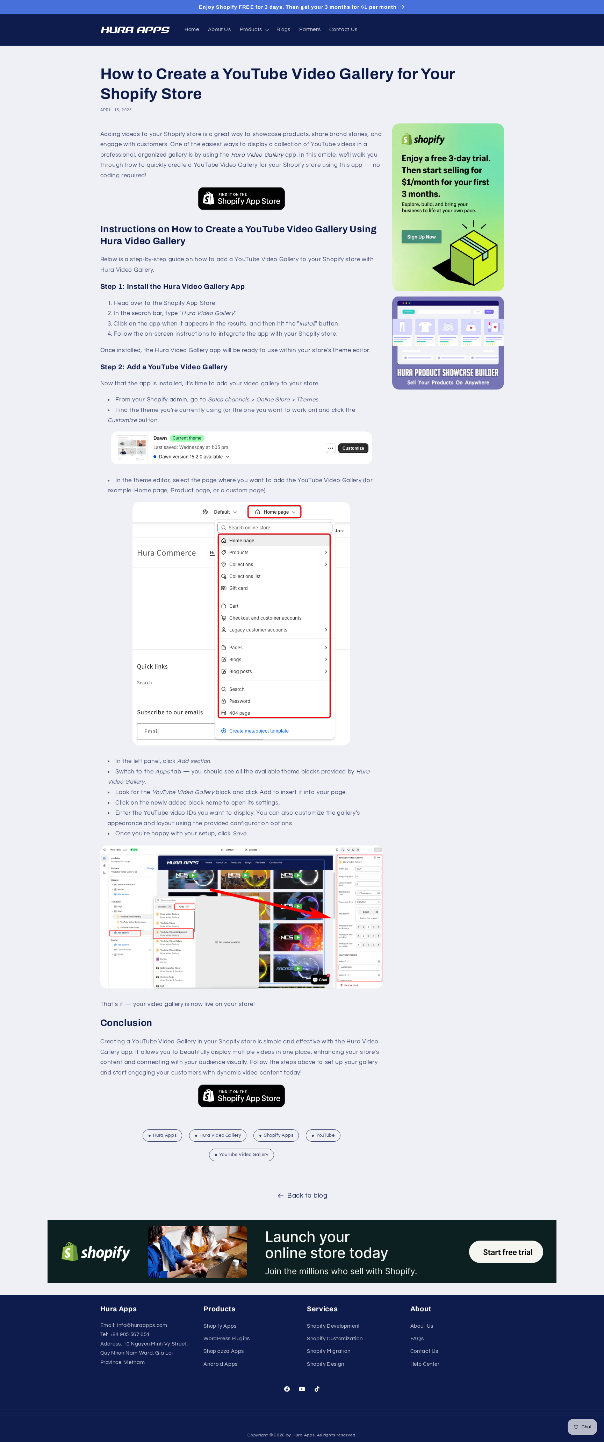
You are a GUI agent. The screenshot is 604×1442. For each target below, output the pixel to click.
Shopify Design (325, 1364)
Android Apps (220, 1364)
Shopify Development (333, 1325)
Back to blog (307, 1195)
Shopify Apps (279, 1135)
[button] (253, 29)
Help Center (425, 1364)
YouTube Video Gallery (243, 1154)
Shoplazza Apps (223, 1351)
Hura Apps (165, 1135)
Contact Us (424, 1351)
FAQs (417, 1338)
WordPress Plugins (226, 1338)
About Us (421, 1325)
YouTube (325, 1135)
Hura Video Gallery (257, 155)
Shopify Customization (334, 1338)
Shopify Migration (329, 1351)
